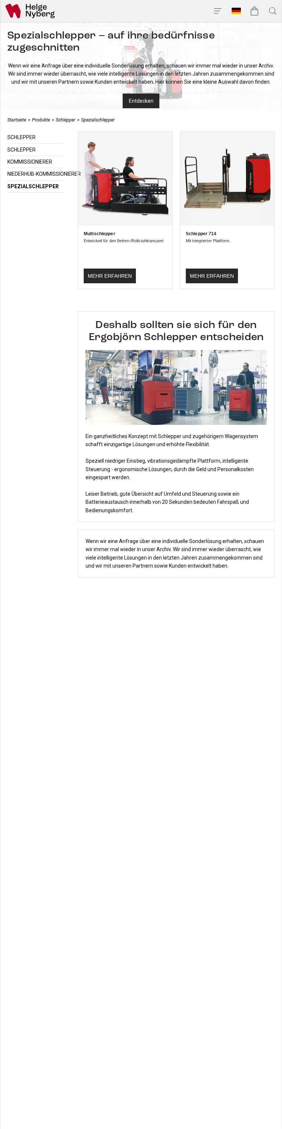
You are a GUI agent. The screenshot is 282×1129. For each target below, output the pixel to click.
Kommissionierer (29, 162)
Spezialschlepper (98, 120)
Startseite (16, 120)
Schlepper (65, 120)
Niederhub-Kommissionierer (44, 174)
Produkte (41, 120)
